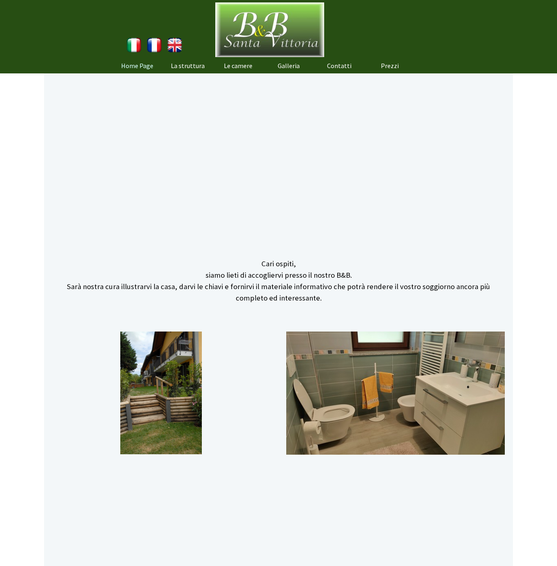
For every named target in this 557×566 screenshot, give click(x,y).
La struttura (188, 66)
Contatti (339, 66)
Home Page (137, 66)
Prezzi (390, 66)
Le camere (238, 66)
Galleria (289, 66)
